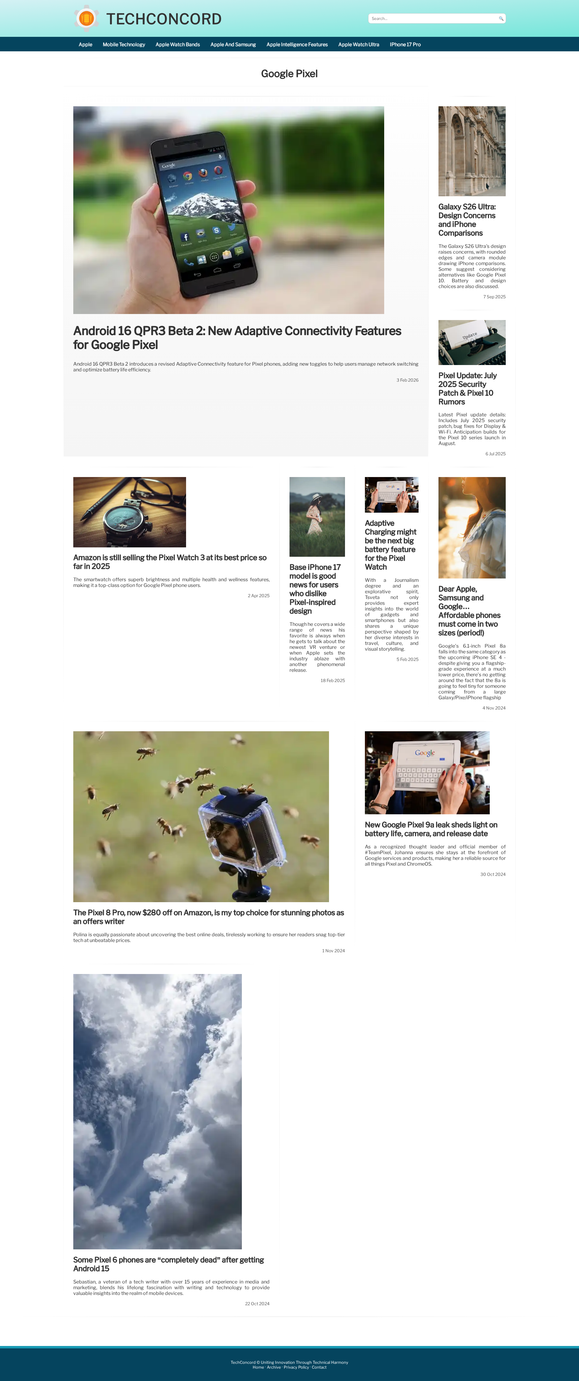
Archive (274, 1367)
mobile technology (124, 44)
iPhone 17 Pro (405, 44)
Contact (319, 1367)
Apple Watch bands (178, 44)
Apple (85, 44)
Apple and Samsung (233, 44)
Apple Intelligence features (297, 44)
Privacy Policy (296, 1367)
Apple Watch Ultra (358, 44)
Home (258, 1367)
